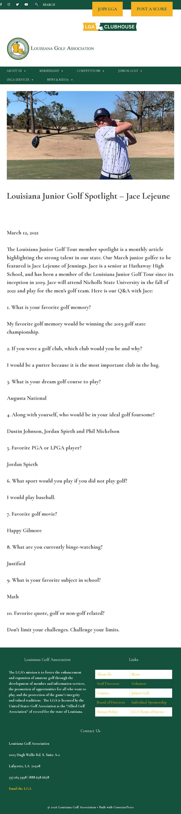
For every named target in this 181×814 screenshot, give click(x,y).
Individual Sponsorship (149, 702)
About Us (14, 71)
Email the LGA (20, 788)
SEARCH (49, 5)
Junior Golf (128, 71)
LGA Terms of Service (148, 711)
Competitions (88, 71)
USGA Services (18, 80)
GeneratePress (123, 807)
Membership (49, 71)
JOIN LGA (107, 9)
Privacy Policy (107, 711)
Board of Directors (111, 702)
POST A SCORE (152, 9)
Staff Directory (108, 683)
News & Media (58, 80)
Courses (103, 693)
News (136, 674)
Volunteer (139, 683)
